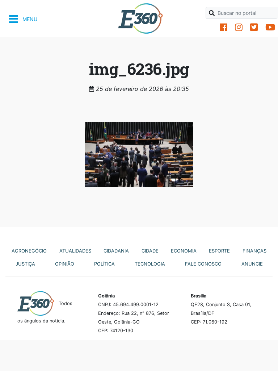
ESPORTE (219, 251)
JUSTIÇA (25, 264)
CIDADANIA (116, 251)
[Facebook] (223, 27)
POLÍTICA (104, 264)
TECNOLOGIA (150, 264)
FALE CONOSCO (203, 264)
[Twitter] (254, 27)
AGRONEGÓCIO (29, 251)
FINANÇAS (254, 251)
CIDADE (150, 251)
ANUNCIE (252, 264)
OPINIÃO (64, 264)
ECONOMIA (184, 251)
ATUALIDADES (75, 251)
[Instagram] (238, 27)
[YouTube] (270, 27)
